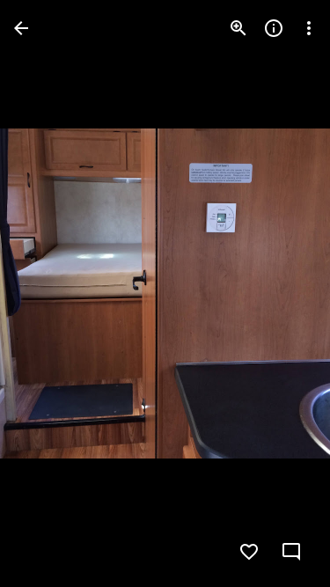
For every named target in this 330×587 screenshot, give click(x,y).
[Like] (249, 551)
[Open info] (273, 28)
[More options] (308, 28)
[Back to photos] (21, 28)
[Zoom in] (238, 28)
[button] (49, 294)
